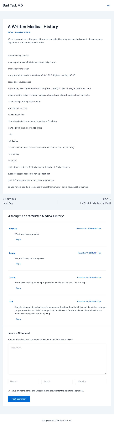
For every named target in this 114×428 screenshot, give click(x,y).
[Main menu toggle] (108, 5)
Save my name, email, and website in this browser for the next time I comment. (48, 391)
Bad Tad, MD (13, 5)
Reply (18, 239)
